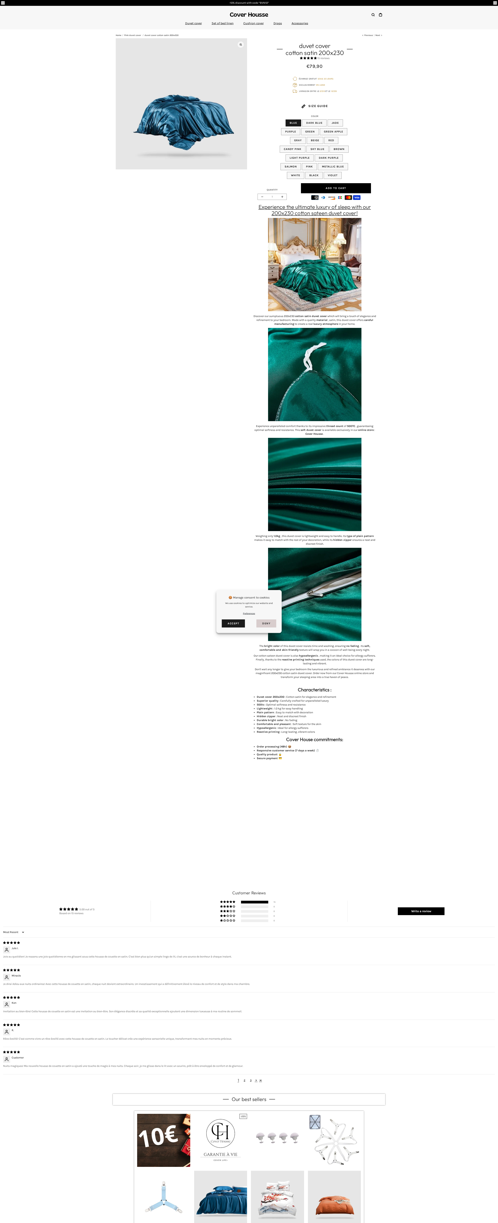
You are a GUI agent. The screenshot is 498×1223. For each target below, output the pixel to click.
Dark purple (329, 157)
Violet (333, 175)
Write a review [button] (421, 911)
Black (314, 175)
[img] (11, 942)
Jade (335, 123)
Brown (339, 149)
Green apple (333, 131)
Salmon (291, 166)
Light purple (300, 157)
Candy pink (292, 149)
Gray (298, 140)
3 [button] (251, 1080)
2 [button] (244, 1080)
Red (331, 140)
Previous (368, 35)
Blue (293, 123)
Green (310, 131)
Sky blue (317, 149)
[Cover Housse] (249, 14)
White (295, 175)
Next (377, 35)
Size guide (317, 106)
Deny (266, 623)
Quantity (272, 189)
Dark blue (314, 123)
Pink (309, 166)
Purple (290, 131)
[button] (3, 3)
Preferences (249, 613)
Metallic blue (333, 166)
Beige (315, 140)
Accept (233, 623)
